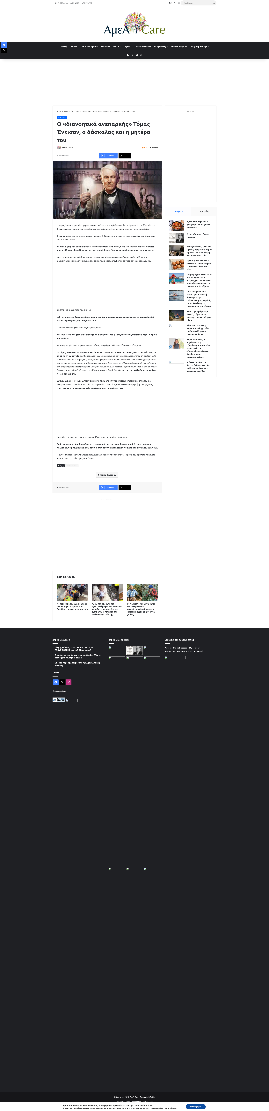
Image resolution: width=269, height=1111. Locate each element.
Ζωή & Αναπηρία (88, 46)
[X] (4, 50)
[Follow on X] (73, 148)
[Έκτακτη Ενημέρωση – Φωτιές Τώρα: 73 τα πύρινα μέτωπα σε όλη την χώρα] (176, 315)
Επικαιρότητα (142, 46)
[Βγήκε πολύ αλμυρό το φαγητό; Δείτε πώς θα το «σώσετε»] (176, 225)
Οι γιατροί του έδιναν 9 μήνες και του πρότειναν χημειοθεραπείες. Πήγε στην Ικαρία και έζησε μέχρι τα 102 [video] (141, 609)
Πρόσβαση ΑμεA (201, 46)
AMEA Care (67, 148)
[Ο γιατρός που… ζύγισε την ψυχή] (176, 238)
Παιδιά (104, 46)
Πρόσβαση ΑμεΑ (61, 3)
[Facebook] (4, 45)
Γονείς (116, 46)
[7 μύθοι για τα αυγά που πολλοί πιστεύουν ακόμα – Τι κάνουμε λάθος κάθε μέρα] (176, 264)
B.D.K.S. (152, 1097)
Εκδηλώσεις (160, 46)
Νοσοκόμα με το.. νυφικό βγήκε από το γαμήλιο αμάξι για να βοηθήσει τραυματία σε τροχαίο (72, 606)
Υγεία (127, 46)
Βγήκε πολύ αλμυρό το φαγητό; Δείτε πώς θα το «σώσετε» (198, 225)
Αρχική (63, 46)
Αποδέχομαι (195, 1107)
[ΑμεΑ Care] (134, 24)
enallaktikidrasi (71, 466)
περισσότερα (170, 1108)
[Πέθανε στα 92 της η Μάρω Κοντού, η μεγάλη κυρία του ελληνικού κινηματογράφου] (176, 329)
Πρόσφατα (178, 211)
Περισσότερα (178, 46)
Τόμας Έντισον (107, 475)
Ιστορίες (69, 111)
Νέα (73, 46)
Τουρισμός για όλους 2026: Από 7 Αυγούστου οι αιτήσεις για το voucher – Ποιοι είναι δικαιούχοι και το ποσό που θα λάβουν (199, 281)
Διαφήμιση (74, 3)
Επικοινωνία (87, 3)
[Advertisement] (134, 81)
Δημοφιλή (203, 211)
